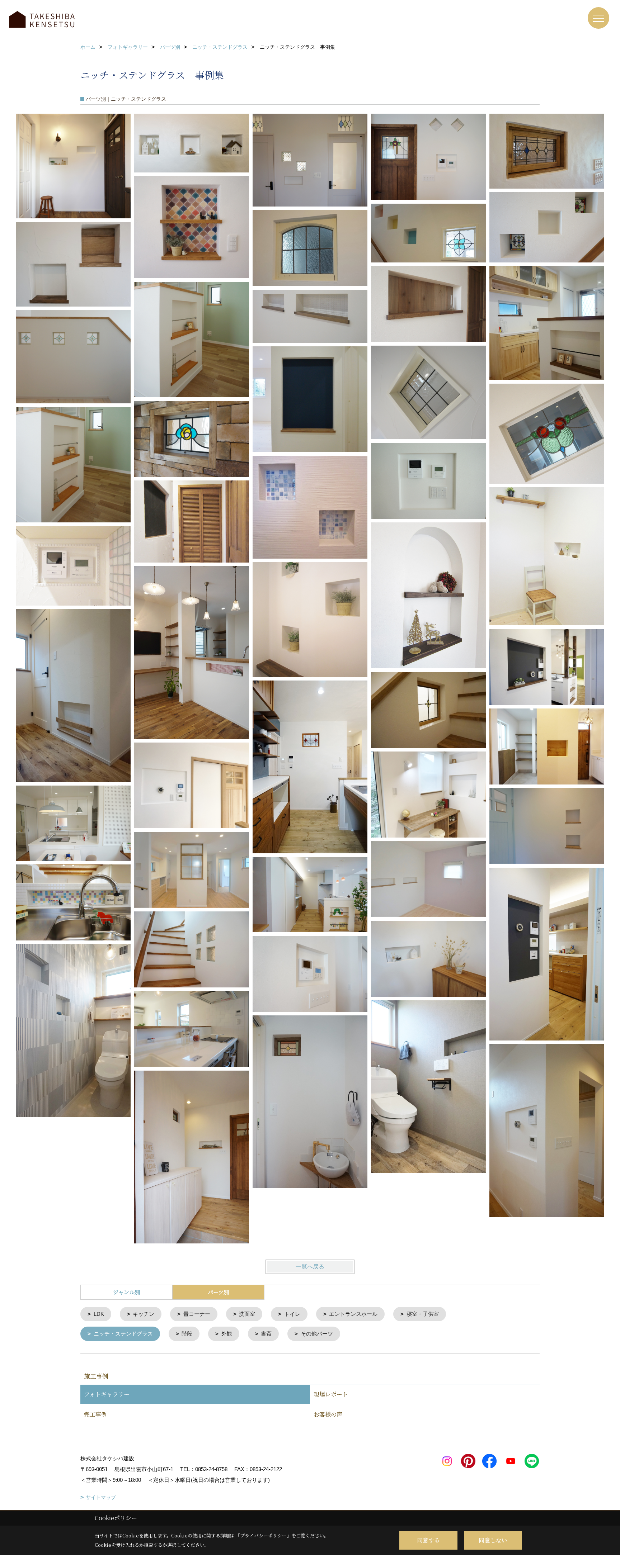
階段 (187, 1334)
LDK (99, 1314)
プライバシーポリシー (263, 1535)
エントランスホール (353, 1314)
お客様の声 (328, 1414)
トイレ (292, 1314)
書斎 (266, 1334)
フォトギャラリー (107, 1394)
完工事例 (95, 1414)
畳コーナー (196, 1314)
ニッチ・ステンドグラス (123, 1334)
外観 (226, 1334)
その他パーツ (317, 1334)
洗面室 (247, 1314)
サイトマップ (101, 1497)
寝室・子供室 (423, 1314)
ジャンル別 (126, 1292)
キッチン (143, 1314)
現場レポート (331, 1394)
